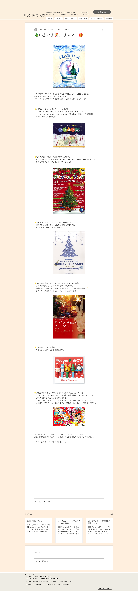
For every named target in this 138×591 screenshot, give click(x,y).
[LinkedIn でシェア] (44, 501)
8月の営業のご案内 (34, 521)
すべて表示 (110, 514)
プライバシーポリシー (105, 589)
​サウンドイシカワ (34, 15)
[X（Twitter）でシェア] (40, 501)
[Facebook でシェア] (35, 501)
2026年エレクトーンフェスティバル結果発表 (69, 522)
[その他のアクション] (102, 30)
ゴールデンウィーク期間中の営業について (99, 522)
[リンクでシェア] (49, 501)
